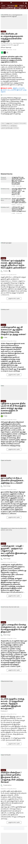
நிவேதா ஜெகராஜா (6, 47)
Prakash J (5, 271)
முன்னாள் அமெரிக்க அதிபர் (7, 128)
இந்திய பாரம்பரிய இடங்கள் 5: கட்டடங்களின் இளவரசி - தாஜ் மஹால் (13, 89)
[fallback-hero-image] (6, 180)
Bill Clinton (16, 128)
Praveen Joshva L (7, 785)
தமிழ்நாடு (22, 5)
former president (23, 123)
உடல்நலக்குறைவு (13, 125)
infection (2, 123)
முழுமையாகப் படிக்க (14, 298)
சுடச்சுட (3, 5)
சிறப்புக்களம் (11, 5)
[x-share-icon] (5, 53)
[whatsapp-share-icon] (2, 53)
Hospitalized (16, 123)
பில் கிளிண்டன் (4, 125)
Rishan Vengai (6, 486)
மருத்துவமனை (9, 123)
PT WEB (5, 337)
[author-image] (2, 271)
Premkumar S (4, 711)
